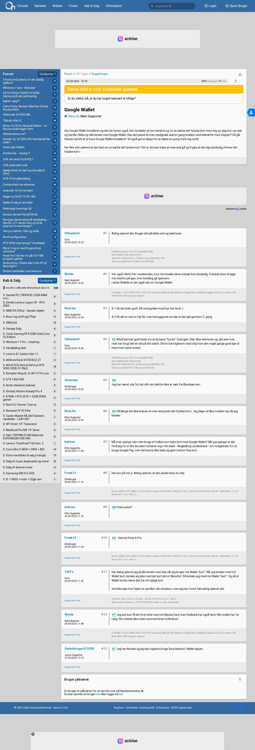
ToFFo (69, 572)
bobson (70, 442)
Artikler (58, 6)
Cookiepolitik (147, 707)
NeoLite (73, 116)
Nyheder (40, 6)
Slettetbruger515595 (79, 648)
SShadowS (72, 233)
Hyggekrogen (99, 73)
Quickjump (46, 74)
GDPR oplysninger (181, 707)
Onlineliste (132, 707)
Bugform (119, 707)
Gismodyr (71, 380)
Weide (69, 274)
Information (114, 6)
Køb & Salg (91, 6)
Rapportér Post (72, 256)
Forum (73, 6)
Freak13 (70, 473)
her (98, 694)
